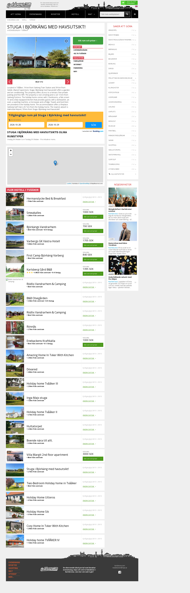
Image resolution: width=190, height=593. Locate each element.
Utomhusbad (113, 169)
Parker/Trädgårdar (116, 135)
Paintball (112, 131)
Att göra (16, 14)
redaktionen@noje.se (119, 568)
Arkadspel (112, 30)
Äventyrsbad (113, 35)
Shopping (112, 145)
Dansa (110, 68)
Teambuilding (114, 164)
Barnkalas (112, 49)
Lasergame (112, 97)
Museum (111, 126)
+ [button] (11, 150)
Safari (110, 140)
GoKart (111, 83)
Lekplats (111, 112)
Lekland (111, 107)
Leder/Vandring (115, 102)
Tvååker (32, 20)
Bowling (112, 64)
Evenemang (35, 14)
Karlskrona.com (13, 20)
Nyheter (55, 14)
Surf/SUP (112, 159)
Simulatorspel (114, 150)
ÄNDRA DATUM (88, 202)
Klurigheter (113, 88)
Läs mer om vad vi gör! (84, 572)
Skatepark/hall (114, 155)
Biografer (112, 59)
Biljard (111, 54)
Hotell (75, 14)
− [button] (11, 154)
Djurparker (113, 73)
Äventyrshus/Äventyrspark (119, 40)
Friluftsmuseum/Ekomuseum (120, 78)
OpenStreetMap (84, 183)
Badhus (111, 44)
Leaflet (69, 183)
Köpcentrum (113, 92)
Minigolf (112, 121)
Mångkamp (112, 116)
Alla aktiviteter (117, 174)
